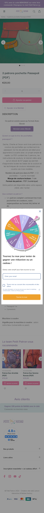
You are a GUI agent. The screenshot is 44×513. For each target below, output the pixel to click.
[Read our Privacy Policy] (39, 289)
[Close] (40, 211)
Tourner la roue (21, 297)
